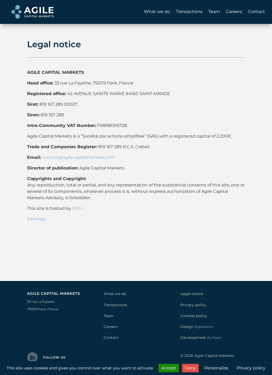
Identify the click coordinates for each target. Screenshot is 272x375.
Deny (190, 367)
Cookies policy (193, 315)
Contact (256, 11)
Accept (168, 367)
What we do (157, 11)
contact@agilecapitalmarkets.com (78, 157)
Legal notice (191, 293)
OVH (77, 208)
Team (214, 11)
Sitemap (36, 218)
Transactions (189, 11)
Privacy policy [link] (251, 367)
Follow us (54, 357)
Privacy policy (193, 304)
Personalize (216, 367)
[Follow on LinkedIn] (32, 357)
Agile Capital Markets (214, 355)
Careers (234, 11)
